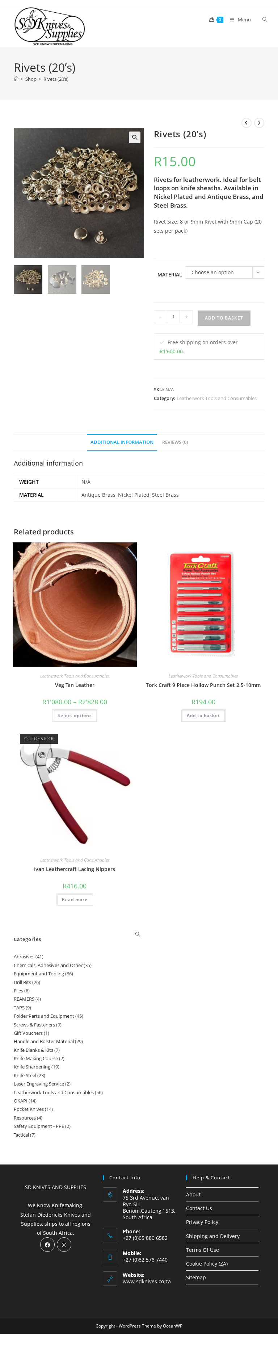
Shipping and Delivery (213, 1236)
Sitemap (196, 1277)
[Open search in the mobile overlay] (260, 19)
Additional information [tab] (121, 442)
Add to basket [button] (203, 715)
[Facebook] (47, 1244)
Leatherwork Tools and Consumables (217, 398)
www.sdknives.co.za (147, 1281)
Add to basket (224, 318)
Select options (75, 715)
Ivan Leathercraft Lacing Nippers (74, 869)
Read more (75, 899)
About (193, 1194)
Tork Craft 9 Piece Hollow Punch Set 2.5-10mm (203, 685)
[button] (134, 137)
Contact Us (199, 1208)
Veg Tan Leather (74, 685)
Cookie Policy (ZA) (207, 1263)
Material (169, 274)
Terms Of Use (202, 1249)
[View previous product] (246, 123)
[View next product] (259, 123)
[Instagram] (64, 1244)
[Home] (16, 79)
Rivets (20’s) (55, 79)
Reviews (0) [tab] (175, 442)
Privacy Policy (202, 1221)
